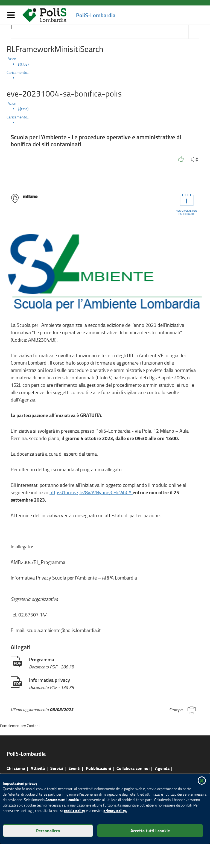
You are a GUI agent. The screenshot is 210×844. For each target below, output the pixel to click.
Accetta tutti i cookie (150, 830)
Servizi (56, 768)
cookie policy (74, 810)
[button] (183, 159)
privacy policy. (115, 810)
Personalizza (48, 830)
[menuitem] (110, 64)
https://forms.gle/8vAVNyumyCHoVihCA (91, 492)
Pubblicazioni (98, 768)
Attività (38, 768)
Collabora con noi (133, 768)
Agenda (162, 768)
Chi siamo (16, 768)
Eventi (74, 768)
